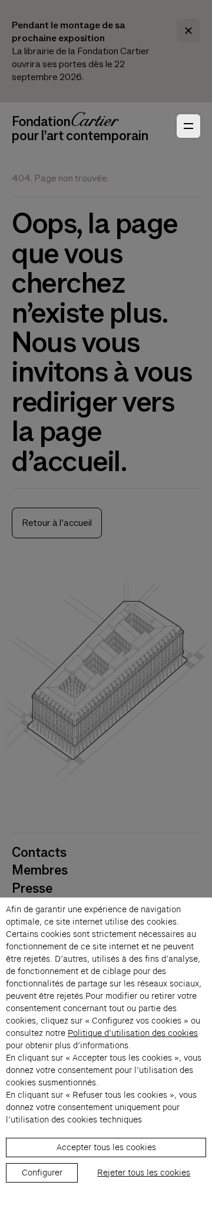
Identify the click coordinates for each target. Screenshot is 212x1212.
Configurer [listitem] (42, 1172)
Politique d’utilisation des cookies (133, 1033)
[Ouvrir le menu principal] (188, 126)
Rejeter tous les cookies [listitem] (143, 1172)
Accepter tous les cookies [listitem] (106, 1147)
